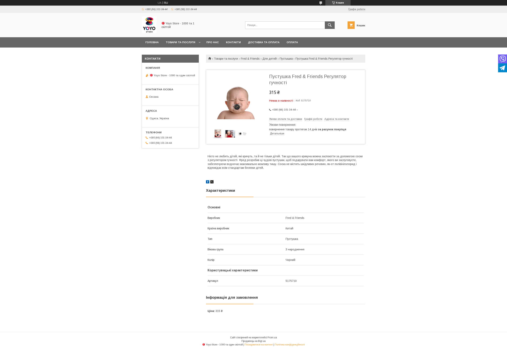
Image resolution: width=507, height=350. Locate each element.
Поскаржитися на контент (259, 344)
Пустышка (286, 58)
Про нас (212, 42)
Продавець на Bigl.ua (253, 341)
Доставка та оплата (263, 42)
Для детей (269, 58)
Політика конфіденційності (290, 344)
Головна (152, 42)
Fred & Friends (250, 58)
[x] (211, 182)
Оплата (292, 42)
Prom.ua (272, 337)
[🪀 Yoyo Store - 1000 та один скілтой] (149, 32)
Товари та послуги (180, 42)
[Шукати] (330, 25)
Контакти (233, 42)
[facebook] (207, 182)
